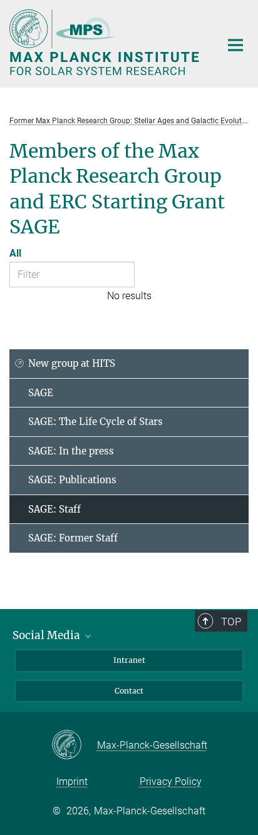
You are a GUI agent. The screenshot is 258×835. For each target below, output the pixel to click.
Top (231, 621)
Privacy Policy (171, 781)
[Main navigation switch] (235, 45)
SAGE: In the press (71, 451)
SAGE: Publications (72, 480)
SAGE (40, 393)
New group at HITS (71, 363)
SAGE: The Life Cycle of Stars (95, 422)
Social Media (48, 635)
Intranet (129, 660)
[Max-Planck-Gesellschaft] (74, 745)
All (15, 253)
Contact (129, 690)
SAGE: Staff (54, 509)
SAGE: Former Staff (73, 538)
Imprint (72, 781)
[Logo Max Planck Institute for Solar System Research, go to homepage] (105, 42)
